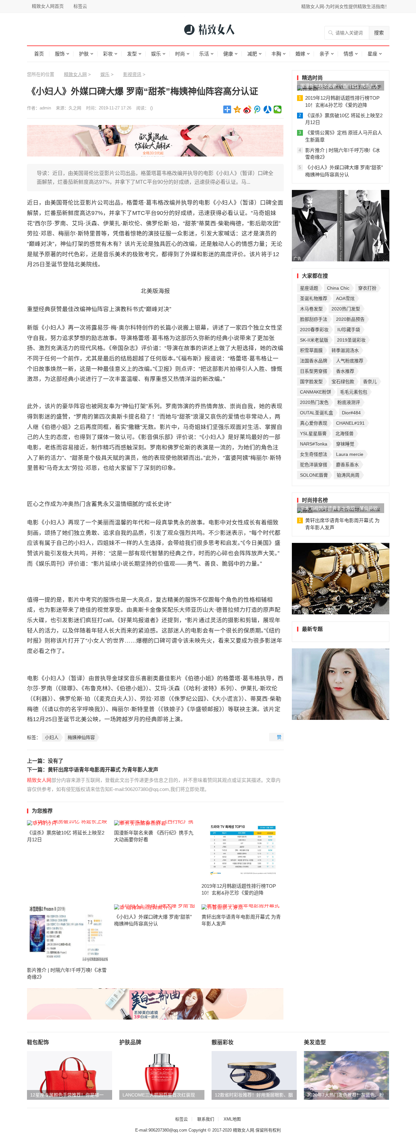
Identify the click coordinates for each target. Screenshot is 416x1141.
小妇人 (51, 737)
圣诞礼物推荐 (313, 298)
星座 (372, 53)
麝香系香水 (347, 464)
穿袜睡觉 (345, 443)
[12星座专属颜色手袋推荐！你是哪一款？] (69, 1075)
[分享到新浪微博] (247, 109)
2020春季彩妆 (314, 329)
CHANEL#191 (350, 423)
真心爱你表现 (313, 423)
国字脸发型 (311, 381)
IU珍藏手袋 (348, 329)
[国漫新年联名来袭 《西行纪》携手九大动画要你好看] (155, 822)
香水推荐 (345, 371)
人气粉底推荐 (349, 360)
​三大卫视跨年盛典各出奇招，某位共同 (339, 508)
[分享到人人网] (268, 109)
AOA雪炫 (345, 298)
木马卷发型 (311, 308)
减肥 (252, 53)
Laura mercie (349, 454)
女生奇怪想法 (313, 454)
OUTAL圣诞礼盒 (316, 412)
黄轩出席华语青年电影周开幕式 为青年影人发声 (103, 769)
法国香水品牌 (313, 360)
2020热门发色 (314, 402)
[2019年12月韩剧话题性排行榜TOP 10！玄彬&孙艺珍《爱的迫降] (243, 849)
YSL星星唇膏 (313, 433)
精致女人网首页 (48, 6)
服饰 (60, 53)
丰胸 (276, 53)
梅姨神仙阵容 (81, 737)
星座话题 (309, 288)
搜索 (379, 32)
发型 (132, 53)
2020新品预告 (350, 319)
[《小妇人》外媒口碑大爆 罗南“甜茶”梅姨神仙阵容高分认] (155, 906)
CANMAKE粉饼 (315, 392)
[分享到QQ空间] (237, 109)
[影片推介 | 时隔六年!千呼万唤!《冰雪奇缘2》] (68, 933)
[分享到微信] (278, 109)
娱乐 (156, 53)
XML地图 (232, 1119)
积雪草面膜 (311, 350)
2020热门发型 (346, 308)
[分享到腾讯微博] (258, 109)
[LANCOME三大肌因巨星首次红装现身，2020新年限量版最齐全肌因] (161, 1075)
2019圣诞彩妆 (351, 340)
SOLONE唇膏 (314, 475)
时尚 (180, 53)
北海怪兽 (344, 433)
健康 (228, 53)
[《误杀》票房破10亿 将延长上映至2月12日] (68, 822)
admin (45, 108)
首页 (39, 53)
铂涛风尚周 (348, 475)
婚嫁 (300, 53)
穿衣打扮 (367, 288)
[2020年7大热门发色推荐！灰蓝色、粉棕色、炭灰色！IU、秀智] (346, 1075)
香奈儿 (370, 381)
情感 (348, 53)
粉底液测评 (348, 402)
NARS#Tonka (313, 443)
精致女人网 (75, 74)
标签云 (80, 6)
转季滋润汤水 (345, 350)
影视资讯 (132, 74)
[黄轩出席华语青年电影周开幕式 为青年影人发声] (243, 906)
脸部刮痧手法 (313, 319)
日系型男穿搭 (313, 371)
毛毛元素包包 (353, 392)
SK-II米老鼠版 (314, 340)
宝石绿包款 (343, 381)
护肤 (84, 53)
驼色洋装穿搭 (313, 464)
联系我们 (205, 1119)
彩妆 (108, 53)
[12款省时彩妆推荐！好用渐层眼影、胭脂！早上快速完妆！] (254, 1075)
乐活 (204, 53)
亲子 (324, 53)
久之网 (75, 108)
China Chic (338, 288)
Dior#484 (351, 412)
